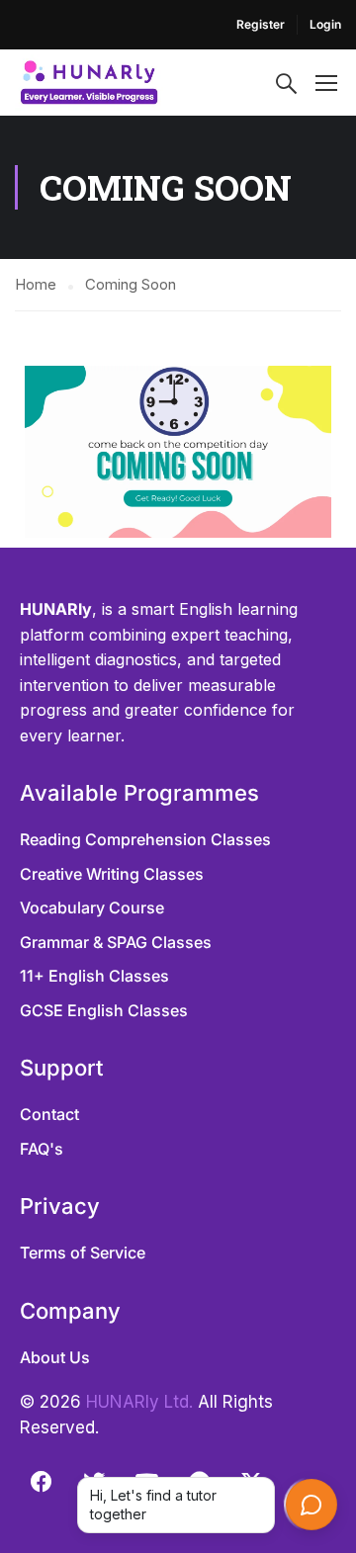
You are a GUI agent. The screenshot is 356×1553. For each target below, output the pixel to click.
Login (325, 24)
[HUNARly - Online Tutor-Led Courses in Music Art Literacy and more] (89, 82)
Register (260, 24)
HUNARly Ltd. (139, 1402)
